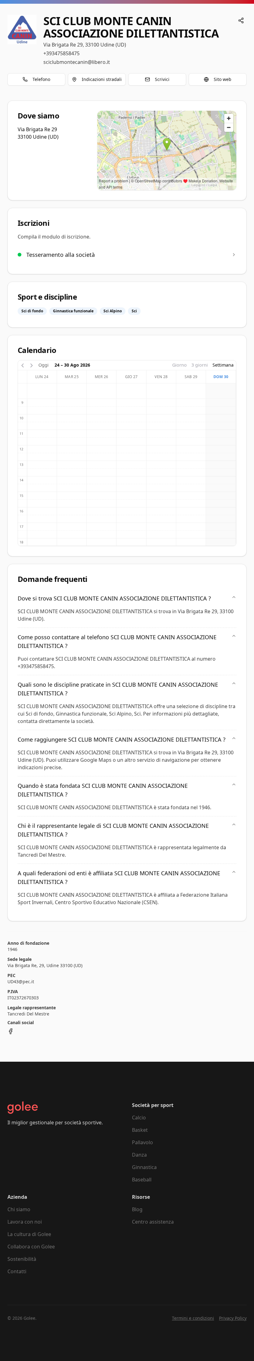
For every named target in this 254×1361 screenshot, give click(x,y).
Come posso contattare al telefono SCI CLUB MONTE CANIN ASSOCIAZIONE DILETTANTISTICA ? (117, 641)
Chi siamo (18, 1209)
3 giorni (199, 365)
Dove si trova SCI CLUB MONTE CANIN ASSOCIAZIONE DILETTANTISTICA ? (114, 598)
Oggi (43, 365)
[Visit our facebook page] (10, 1031)
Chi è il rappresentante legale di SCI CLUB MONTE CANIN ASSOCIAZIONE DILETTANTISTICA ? (113, 830)
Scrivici (162, 79)
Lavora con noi (24, 1221)
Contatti (16, 1271)
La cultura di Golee (29, 1234)
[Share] (241, 20)
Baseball (141, 1179)
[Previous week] (22, 364)
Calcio (139, 1117)
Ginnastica (144, 1167)
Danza (139, 1154)
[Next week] (31, 364)
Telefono (41, 79)
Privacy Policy (233, 1318)
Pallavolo (142, 1142)
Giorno (179, 365)
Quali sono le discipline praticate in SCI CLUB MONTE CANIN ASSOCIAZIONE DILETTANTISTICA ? (118, 689)
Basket (140, 1130)
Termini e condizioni (193, 1318)
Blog (137, 1209)
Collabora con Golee (31, 1246)
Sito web (222, 79)
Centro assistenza (153, 1221)
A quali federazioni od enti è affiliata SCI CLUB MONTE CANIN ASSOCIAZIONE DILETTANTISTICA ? (119, 877)
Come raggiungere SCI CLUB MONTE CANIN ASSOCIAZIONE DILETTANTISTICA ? (122, 739)
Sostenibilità (21, 1259)
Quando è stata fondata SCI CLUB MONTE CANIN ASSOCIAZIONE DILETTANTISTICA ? (103, 790)
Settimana (223, 365)
